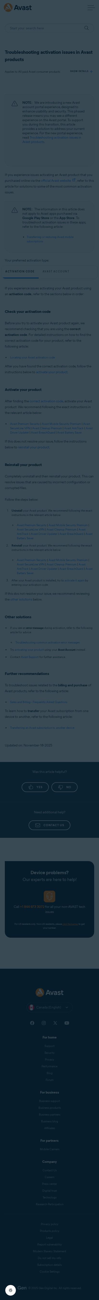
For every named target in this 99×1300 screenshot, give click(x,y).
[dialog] (49, 650)
